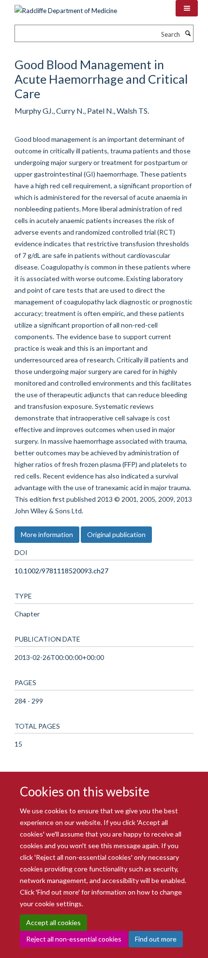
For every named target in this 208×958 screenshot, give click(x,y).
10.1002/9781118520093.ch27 (61, 571)
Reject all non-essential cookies (73, 939)
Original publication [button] (116, 534)
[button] (187, 8)
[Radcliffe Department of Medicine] (66, 7)
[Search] (187, 33)
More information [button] (47, 534)
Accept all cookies (53, 922)
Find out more (156, 939)
